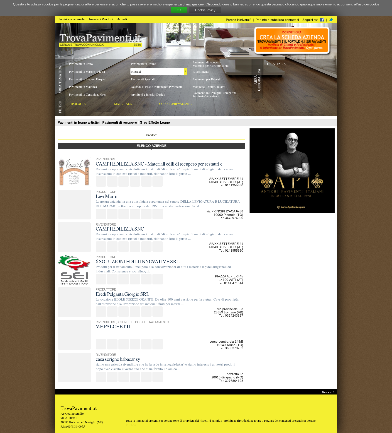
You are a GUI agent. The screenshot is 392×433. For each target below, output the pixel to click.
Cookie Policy (205, 10)
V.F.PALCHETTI (113, 326)
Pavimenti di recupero (120, 122)
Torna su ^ (328, 392)
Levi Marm (107, 195)
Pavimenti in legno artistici (79, 122)
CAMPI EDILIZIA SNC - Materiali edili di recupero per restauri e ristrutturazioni (159, 166)
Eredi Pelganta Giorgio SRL (122, 293)
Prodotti (151, 135)
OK (179, 10)
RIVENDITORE (106, 159)
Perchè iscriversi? (238, 20)
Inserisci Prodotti (101, 19)
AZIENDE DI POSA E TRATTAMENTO (143, 322)
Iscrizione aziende (72, 19)
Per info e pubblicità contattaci (277, 20)
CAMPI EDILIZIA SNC (120, 228)
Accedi (122, 19)
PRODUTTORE (106, 192)
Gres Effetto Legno (155, 122)
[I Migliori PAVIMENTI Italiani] (100, 46)
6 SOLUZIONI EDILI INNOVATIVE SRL (137, 261)
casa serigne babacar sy (118, 358)
